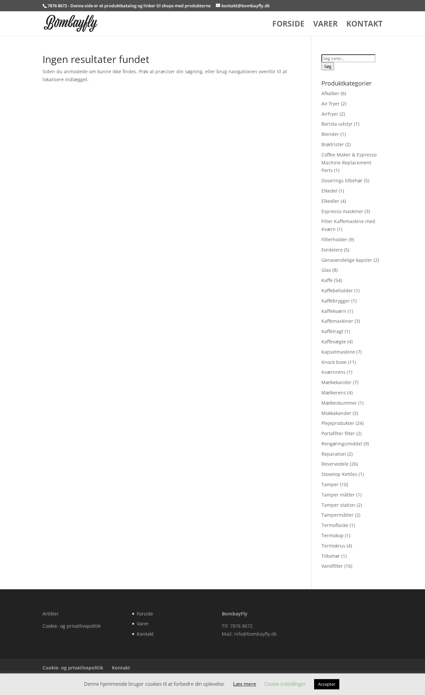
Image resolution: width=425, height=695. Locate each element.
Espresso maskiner (342, 211)
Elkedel (329, 191)
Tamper (330, 484)
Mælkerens (333, 392)
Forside (288, 25)
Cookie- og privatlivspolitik (71, 626)
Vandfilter (332, 566)
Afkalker (330, 93)
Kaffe (327, 280)
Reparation (333, 454)
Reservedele (335, 464)
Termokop (332, 535)
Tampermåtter (337, 515)
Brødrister (332, 144)
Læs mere (244, 683)
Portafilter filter (338, 433)
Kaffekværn (333, 311)
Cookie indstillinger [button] (285, 683)
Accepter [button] (326, 684)
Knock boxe (334, 362)
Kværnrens (333, 372)
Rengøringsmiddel (341, 443)
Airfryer (329, 114)
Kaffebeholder (337, 290)
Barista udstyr (337, 124)
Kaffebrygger (335, 301)
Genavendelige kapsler (346, 260)
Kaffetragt (332, 331)
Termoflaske (334, 525)
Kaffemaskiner (337, 321)
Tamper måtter (338, 495)
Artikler (50, 613)
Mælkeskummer (339, 403)
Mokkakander (336, 413)
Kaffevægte (333, 341)
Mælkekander (336, 382)
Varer (325, 25)
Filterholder (334, 239)
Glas (326, 270)
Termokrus (333, 546)
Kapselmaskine (338, 352)
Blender (330, 134)
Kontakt (364, 25)
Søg (327, 66)
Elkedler (330, 201)
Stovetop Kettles (339, 474)
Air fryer (330, 103)
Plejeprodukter (337, 423)
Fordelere (332, 250)
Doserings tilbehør (342, 180)
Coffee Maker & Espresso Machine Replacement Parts (349, 162)
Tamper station (338, 505)
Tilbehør (330, 556)
